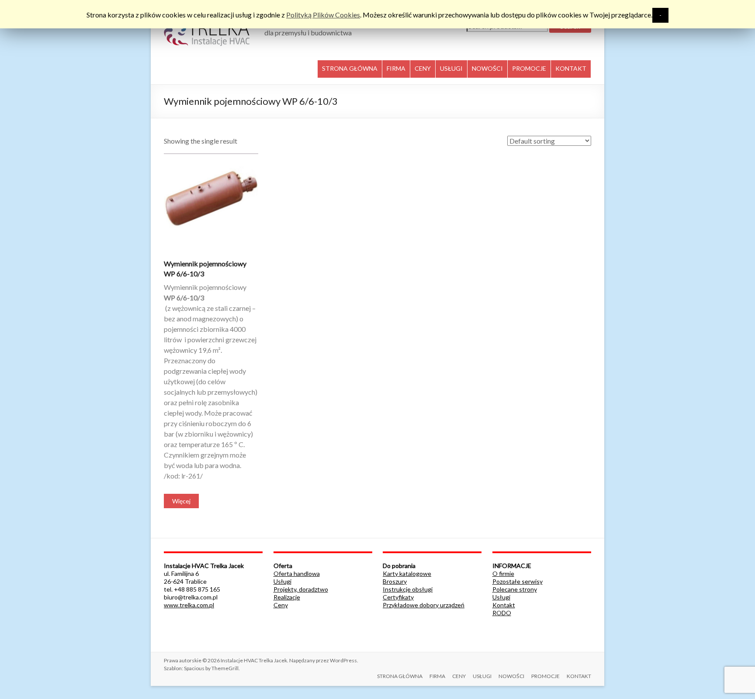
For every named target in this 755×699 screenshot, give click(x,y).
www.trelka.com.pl (189, 605)
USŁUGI (451, 68)
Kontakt (503, 605)
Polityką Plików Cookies (323, 14)
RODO (501, 612)
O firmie (503, 573)
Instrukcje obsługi (408, 589)
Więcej (181, 501)
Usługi (282, 581)
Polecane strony (514, 589)
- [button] (660, 15)
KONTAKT (570, 68)
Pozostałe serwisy (517, 581)
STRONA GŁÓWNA (350, 68)
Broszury (395, 581)
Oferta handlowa (297, 573)
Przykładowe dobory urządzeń (423, 605)
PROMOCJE (529, 68)
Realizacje (287, 597)
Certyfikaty (398, 597)
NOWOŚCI (487, 68)
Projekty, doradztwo (301, 589)
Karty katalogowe (407, 573)
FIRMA (396, 68)
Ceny (281, 605)
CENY (423, 68)
